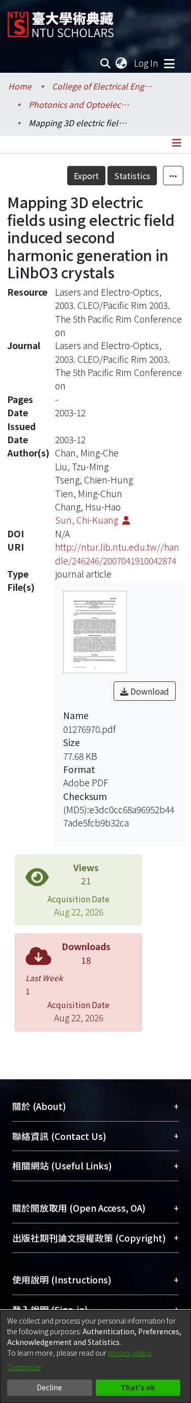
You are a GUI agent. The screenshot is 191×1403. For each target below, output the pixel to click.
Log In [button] (146, 62)
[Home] (61, 20)
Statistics (132, 175)
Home (20, 86)
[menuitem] (122, 63)
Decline (49, 1387)
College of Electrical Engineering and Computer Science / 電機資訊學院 (103, 86)
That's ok (138, 1387)
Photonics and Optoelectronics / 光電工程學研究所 (79, 104)
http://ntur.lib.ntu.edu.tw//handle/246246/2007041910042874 (117, 553)
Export (86, 175)
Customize (24, 1367)
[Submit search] (105, 63)
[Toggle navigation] (169, 63)
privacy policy (129, 1353)
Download (148, 691)
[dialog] (95, 1356)
